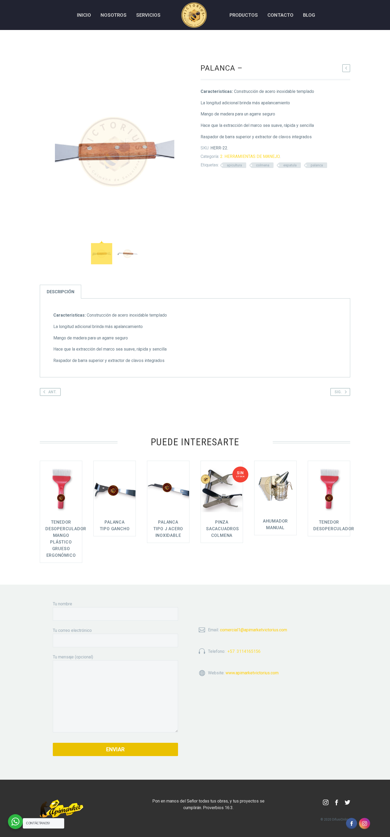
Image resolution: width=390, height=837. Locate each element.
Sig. (338, 392)
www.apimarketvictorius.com (252, 672)
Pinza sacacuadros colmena (222, 529)
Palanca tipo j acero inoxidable (168, 529)
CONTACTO (280, 15)
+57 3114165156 (244, 651)
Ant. (52, 392)
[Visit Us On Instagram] (364, 823)
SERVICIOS (148, 15)
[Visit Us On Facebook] (351, 823)
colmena (262, 165)
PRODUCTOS (243, 15)
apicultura (234, 165)
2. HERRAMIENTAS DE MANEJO (250, 156)
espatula (290, 165)
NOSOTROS (114, 15)
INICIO (84, 15)
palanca (317, 165)
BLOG (309, 15)
